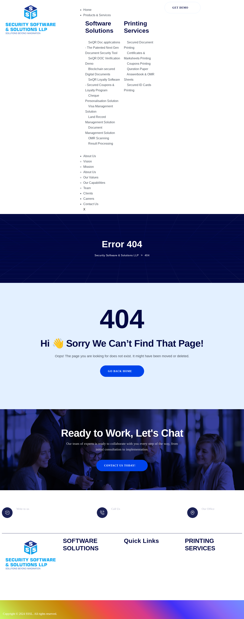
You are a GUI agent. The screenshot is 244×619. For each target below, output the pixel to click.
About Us (89, 156)
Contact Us (90, 204)
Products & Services (97, 15)
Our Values (90, 177)
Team (87, 188)
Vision (87, 161)
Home (87, 9)
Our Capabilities (94, 182)
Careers (88, 198)
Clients (88, 193)
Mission (88, 166)
